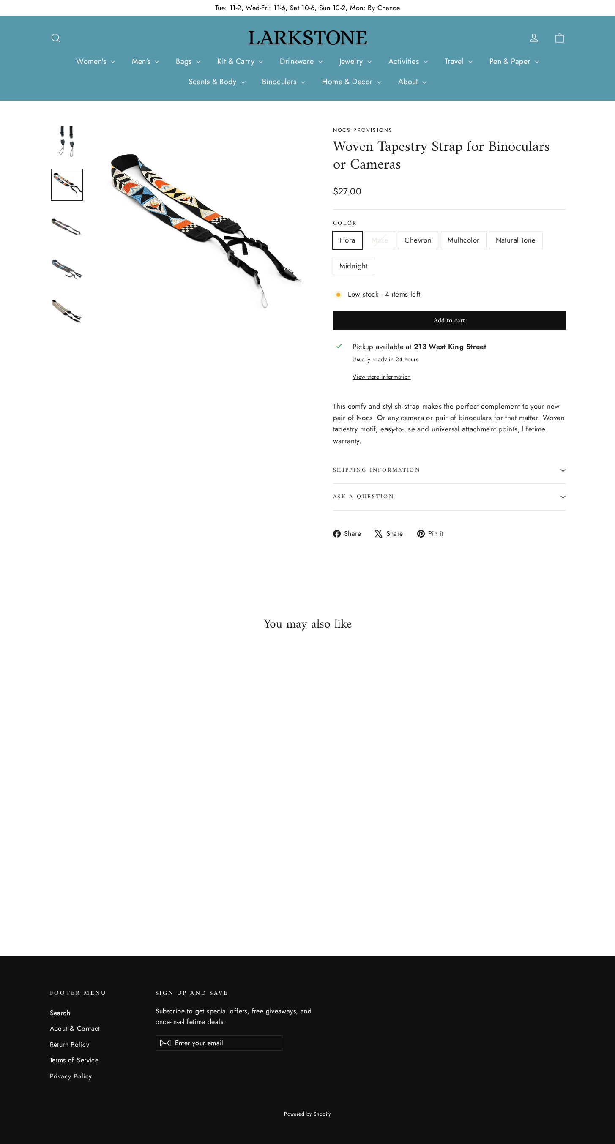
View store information (381, 376)
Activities (404, 61)
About (409, 81)
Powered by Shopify (307, 1114)
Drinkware (298, 61)
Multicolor (463, 240)
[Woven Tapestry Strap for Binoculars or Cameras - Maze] (65, 891)
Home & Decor (348, 81)
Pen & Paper (511, 61)
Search (60, 1013)
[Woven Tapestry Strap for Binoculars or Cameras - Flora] (55, 891)
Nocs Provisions (363, 130)
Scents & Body (214, 81)
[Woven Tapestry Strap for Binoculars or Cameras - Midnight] (108, 891)
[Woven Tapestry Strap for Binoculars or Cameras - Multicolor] (86, 891)
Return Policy (70, 1044)
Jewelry (352, 61)
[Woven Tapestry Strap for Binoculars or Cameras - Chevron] (76, 891)
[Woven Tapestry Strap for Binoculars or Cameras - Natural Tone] (97, 891)
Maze (380, 240)
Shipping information (377, 470)
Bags (185, 61)
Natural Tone (516, 240)
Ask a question (363, 497)
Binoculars (280, 81)
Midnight (353, 266)
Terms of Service (74, 1060)
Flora (347, 240)
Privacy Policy (71, 1076)
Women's (92, 61)
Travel (455, 61)
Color (345, 223)
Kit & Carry (237, 61)
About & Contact (75, 1028)
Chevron (418, 240)
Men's (142, 61)
